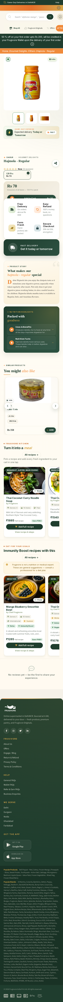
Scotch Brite (38, 893)
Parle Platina (15, 959)
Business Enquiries (12, 794)
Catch (28, 953)
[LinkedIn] (27, 731)
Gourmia (46, 915)
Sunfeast (24, 972)
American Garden (10, 942)
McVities (20, 948)
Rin (5, 950)
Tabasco (18, 906)
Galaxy (6, 953)
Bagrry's (40, 887)
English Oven (9, 909)
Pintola (13, 915)
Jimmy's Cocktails (51, 887)
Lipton (20, 942)
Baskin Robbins (26, 959)
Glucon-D (7, 975)
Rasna (18, 972)
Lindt (26, 937)
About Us (8, 744)
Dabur (10, 928)
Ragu (6, 928)
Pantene (30, 893)
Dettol (43, 882)
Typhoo (53, 972)
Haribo (42, 928)
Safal (20, 898)
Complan (17, 970)
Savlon (14, 975)
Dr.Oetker (53, 978)
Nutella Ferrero (15, 953)
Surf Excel (34, 950)
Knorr (47, 934)
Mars (29, 909)
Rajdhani (53, 915)
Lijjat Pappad (32, 926)
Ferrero (30, 961)
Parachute (53, 961)
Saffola (13, 887)
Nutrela (39, 901)
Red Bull (19, 964)
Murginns (33, 970)
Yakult (38, 906)
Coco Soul (55, 931)
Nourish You (26, 967)
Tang (41, 895)
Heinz (25, 901)
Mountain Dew (44, 931)
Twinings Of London (11, 961)
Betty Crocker (9, 917)
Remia (45, 967)
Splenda (32, 901)
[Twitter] (20, 731)
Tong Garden (47, 901)
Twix (5, 904)
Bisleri (49, 909)
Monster (7, 934)
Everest (25, 895)
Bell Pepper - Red (25, 869)
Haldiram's (39, 923)
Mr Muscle (29, 981)
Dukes (41, 981)
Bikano (37, 945)
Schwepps (19, 917)
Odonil (24, 920)
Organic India (28, 964)
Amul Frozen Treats (40, 961)
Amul (51, 898)
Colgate (37, 939)
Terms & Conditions (13, 766)
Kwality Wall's (28, 917)
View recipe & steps (24, 532)
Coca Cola (48, 884)
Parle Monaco (13, 912)
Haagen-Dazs (24, 928)
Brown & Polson (47, 975)
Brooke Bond (23, 975)
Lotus (36, 981)
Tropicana (7, 978)
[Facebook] (6, 731)
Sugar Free (46, 970)
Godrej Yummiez (33, 890)
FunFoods (18, 895)
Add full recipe (26, 527)
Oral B (31, 923)
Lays (22, 937)
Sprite (44, 909)
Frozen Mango (44, 869)
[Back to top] (56, 998)
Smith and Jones (42, 972)
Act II (19, 945)
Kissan (29, 904)
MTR (55, 906)
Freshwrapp (39, 978)
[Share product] (55, 163)
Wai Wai (23, 904)
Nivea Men (17, 920)
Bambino (37, 882)
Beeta (42, 934)
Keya (39, 970)
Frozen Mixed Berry (11, 878)
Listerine (30, 945)
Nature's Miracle (35, 937)
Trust (37, 917)
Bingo (35, 931)
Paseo (47, 978)
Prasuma (18, 950)
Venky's (31, 978)
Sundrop (53, 934)
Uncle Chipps (53, 917)
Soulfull (23, 961)
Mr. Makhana (37, 967)
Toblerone (26, 950)
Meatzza (7, 915)
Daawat (54, 959)
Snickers (7, 967)
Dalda (22, 939)
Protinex (44, 939)
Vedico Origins (22, 956)
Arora (47, 912)
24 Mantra (21, 882)
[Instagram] (13, 731)
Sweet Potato (15, 872)
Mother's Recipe (35, 948)
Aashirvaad (34, 928)
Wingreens (54, 912)
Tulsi (45, 942)
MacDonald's (43, 926)
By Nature (15, 931)
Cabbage (43, 872)
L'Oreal (50, 890)
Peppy (49, 882)
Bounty (6, 939)
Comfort (25, 906)
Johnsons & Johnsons (12, 926)
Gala (25, 934)
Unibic (34, 915)
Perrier (41, 950)
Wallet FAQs (9, 784)
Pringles (40, 904)
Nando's (7, 887)
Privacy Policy (10, 762)
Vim (9, 898)
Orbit (35, 904)
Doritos (6, 895)
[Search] (50, 17)
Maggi (36, 934)
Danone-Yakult (9, 972)
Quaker (45, 937)
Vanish (45, 953)
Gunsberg (31, 920)
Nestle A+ (14, 884)
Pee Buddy (43, 917)
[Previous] (7, 406)
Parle (23, 887)
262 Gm (12, 421)
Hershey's (36, 898)
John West (54, 948)
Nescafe (30, 934)
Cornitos (51, 939)
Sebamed (54, 970)
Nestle (40, 942)
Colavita (29, 882)
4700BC (21, 981)
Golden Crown (47, 906)
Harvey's (7, 890)
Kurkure (32, 972)
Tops (14, 978)
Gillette (48, 928)
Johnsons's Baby (30, 942)
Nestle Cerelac (39, 912)
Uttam (26, 948)
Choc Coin (12, 409)
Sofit (24, 953)
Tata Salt (25, 923)
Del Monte (30, 884)
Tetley (51, 937)
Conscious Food (10, 945)
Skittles (34, 953)
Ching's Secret (45, 959)
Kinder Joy (49, 950)
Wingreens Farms (10, 893)
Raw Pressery (9, 906)
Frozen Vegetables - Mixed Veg (42, 875)
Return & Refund (11, 757)
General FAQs (10, 780)
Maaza (46, 923)
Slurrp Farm (39, 884)
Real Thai (24, 970)
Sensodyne (28, 912)
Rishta (31, 975)
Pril (48, 948)
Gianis (34, 887)
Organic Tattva (49, 893)
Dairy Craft (22, 890)
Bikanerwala (36, 909)
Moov (40, 953)
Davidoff (22, 884)
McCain (43, 945)
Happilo (32, 906)
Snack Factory (22, 978)
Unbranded (50, 920)
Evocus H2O (40, 920)
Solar (14, 956)
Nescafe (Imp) (47, 964)
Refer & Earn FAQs (12, 789)
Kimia (53, 904)
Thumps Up (21, 915)
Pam (44, 948)
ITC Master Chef (16, 934)
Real (10, 920)
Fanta (21, 912)
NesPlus (14, 890)
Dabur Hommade (26, 931)
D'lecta (10, 970)
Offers (6, 748)
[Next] (55, 406)
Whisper (47, 904)
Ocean (28, 887)
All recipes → (31, 454)
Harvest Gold (16, 967)
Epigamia (37, 964)
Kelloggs (7, 884)
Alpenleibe (22, 893)
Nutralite (51, 926)
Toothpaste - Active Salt (30, 872)
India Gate (29, 939)
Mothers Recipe (20, 909)
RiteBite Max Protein (11, 937)
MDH (24, 898)
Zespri (23, 945)
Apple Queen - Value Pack (21, 875)
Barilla (29, 898)
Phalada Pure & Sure (41, 956)
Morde (14, 898)
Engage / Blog (10, 753)
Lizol (18, 904)
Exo (11, 895)
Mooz (50, 942)
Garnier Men (8, 923)
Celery (35, 869)
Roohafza (44, 898)
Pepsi (30, 956)
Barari (20, 901)
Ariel (19, 887)
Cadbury (10, 950)
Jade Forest (47, 895)
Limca (16, 928)
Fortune (7, 981)
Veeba (55, 901)
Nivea (24, 926)
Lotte (13, 964)
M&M (14, 948)
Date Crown (14, 939)
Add (51, 430)
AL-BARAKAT (33, 895)
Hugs (29, 915)
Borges (6, 901)
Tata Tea (37, 975)
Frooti (39, 915)
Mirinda (36, 959)
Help (57, 2)
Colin (6, 920)
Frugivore (13, 901)
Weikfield (14, 981)
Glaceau (43, 890)
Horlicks (7, 964)
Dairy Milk (17, 923)
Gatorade (11, 904)
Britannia (53, 923)
